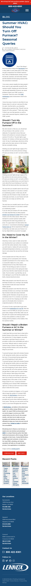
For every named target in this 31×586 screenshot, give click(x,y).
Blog (6, 16)
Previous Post (9, 453)
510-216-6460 (6, 524)
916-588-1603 (6, 506)
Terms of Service (14, 580)
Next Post (21, 453)
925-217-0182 (6, 541)
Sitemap (4, 582)
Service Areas (6, 509)
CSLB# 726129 (5, 580)
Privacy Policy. (23, 580)
